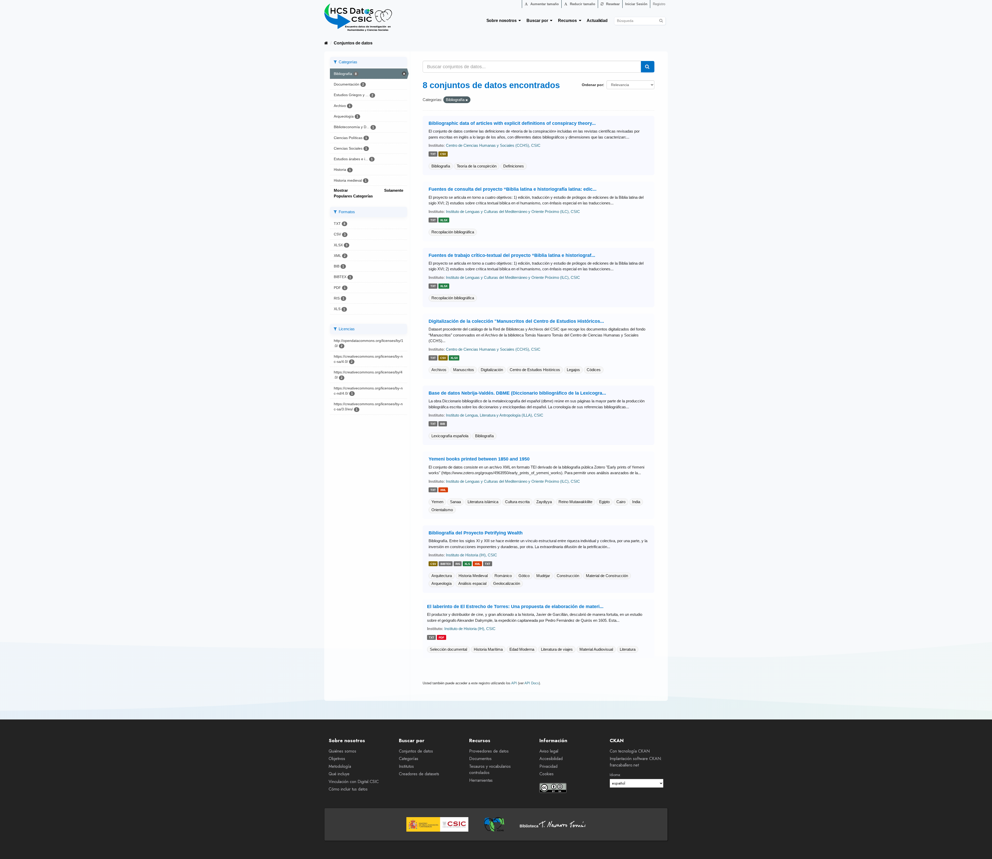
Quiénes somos (342, 751)
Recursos (568, 20)
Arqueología (441, 583)
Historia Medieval (473, 575)
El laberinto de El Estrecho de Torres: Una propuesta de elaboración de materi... (515, 606)
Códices (594, 369)
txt (433, 154)
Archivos (438, 369)
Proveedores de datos (489, 751)
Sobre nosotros (502, 20)
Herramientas (481, 780)
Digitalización (492, 369)
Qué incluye (339, 774)
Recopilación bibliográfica (452, 232)
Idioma (615, 774)
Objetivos (337, 759)
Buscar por (538, 20)
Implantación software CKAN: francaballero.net (636, 762)
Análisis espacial (472, 583)
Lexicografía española (449, 436)
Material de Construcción (607, 575)
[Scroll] (982, 849)
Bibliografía (440, 166)
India (636, 502)
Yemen (437, 502)
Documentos (480, 759)
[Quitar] (467, 100)
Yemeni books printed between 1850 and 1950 (479, 459)
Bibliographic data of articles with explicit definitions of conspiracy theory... (512, 123)
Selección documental (448, 649)
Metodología (340, 766)
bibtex (445, 563)
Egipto (604, 502)
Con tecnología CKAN (630, 751)
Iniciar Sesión (636, 4)
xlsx (443, 220)
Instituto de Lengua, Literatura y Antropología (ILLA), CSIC (494, 415)
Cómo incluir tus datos (348, 789)
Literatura (628, 649)
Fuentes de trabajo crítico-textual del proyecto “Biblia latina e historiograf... (512, 255)
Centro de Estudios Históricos (535, 369)
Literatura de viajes (557, 649)
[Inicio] (326, 43)
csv (443, 154)
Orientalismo (442, 510)
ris (457, 563)
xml (443, 490)
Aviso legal (548, 751)
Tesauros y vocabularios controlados (490, 769)
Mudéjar (543, 575)
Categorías (408, 759)
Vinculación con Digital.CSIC (354, 782)
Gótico (524, 575)
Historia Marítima (488, 649)
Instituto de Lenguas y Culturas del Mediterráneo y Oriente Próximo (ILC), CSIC (513, 211)
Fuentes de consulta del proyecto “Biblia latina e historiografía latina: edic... (512, 189)
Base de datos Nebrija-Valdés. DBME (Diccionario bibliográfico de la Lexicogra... (517, 393)
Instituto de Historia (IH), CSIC (471, 555)
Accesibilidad (551, 759)
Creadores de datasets (419, 774)
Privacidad (548, 766)
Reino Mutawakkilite (575, 502)
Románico (503, 575)
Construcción (568, 575)
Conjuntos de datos (353, 43)
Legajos (573, 369)
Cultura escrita (517, 502)
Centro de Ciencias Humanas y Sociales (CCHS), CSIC (493, 145)
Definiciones (513, 166)
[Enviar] (661, 20)
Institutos (406, 766)
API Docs (531, 683)
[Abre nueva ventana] (437, 824)
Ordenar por (592, 85)
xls (467, 563)
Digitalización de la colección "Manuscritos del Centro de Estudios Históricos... (516, 321)
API (514, 683)
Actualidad (597, 20)
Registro (659, 4)
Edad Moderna (521, 649)
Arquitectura (441, 575)
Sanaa (455, 502)
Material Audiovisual (596, 649)
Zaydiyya (544, 502)
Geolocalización (506, 583)
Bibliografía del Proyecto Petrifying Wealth (476, 532)
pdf (441, 637)
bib (442, 424)
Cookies (546, 774)
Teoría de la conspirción (477, 166)
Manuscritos (463, 369)
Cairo (620, 502)
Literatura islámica (483, 502)
